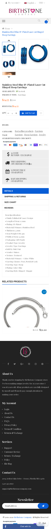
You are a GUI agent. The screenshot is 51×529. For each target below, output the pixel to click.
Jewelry (42, 134)
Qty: (4, 112)
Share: (5, 125)
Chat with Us (25, 526)
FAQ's (6, 421)
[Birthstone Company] (25, 351)
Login (6, 409)
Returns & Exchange (13, 433)
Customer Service (12, 452)
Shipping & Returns (15, 196)
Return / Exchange (12, 455)
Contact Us (9, 417)
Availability (8, 91)
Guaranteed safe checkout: (16, 138)
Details (8, 191)
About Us (8, 413)
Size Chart (10, 202)
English (30, 3)
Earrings (39, 131)
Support (8, 448)
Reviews (8, 208)
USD (42, 2)
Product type (9, 95)
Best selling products (24, 131)
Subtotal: (7, 106)
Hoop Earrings (31, 134)
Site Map (8, 463)
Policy (7, 459)
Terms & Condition (12, 429)
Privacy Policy (10, 425)
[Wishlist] (40, 113)
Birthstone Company (23, 517)
